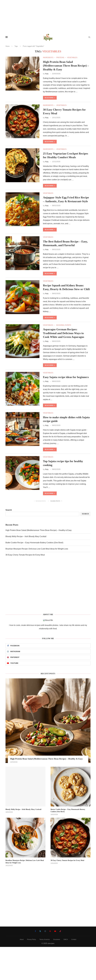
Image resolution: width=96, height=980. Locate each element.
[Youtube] (55, 931)
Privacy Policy (31, 939)
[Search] (89, 37)
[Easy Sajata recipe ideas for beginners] (22, 389)
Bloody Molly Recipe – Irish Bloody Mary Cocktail (26, 536)
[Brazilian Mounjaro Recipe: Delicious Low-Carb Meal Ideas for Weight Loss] (25, 837)
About (22, 939)
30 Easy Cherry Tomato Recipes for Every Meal (25, 555)
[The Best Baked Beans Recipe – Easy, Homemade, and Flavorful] (22, 253)
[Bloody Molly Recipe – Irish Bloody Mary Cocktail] (25, 786)
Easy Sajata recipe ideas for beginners (66, 377)
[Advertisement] (48, 16)
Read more (49, 98)
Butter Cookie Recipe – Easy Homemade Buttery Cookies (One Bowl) (34, 543)
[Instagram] (45, 931)
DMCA (66, 939)
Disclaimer (56, 939)
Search (9, 510)
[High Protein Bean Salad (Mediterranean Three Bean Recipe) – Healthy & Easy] (22, 73)
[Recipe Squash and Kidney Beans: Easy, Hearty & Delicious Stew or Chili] (22, 297)
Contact (73, 939)
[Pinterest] (50, 931)
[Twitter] (40, 931)
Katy (46, 74)
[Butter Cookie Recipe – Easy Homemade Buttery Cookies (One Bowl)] (70, 786)
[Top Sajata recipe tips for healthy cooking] (22, 473)
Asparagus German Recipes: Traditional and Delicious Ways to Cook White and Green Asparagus (63, 333)
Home (7, 46)
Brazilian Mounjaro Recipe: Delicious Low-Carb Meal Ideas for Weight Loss (37, 549)
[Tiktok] (60, 931)
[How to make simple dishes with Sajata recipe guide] (22, 429)
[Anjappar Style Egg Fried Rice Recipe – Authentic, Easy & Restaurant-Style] (22, 209)
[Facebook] (35, 931)
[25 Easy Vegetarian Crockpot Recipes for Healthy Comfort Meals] (22, 165)
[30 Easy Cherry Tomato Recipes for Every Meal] (22, 121)
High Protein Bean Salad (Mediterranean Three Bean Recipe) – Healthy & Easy (66, 65)
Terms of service (44, 939)
